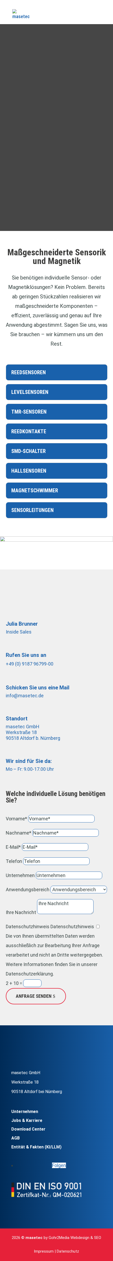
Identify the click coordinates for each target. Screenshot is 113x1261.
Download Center (28, 1129)
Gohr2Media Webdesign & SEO (75, 1237)
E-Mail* (13, 847)
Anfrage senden (34, 996)
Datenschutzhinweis (27, 926)
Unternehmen (20, 875)
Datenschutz (68, 1251)
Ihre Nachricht (21, 912)
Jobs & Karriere (26, 1120)
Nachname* (18, 833)
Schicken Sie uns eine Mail (37, 687)
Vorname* (16, 818)
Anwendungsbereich (27, 889)
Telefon (14, 861)
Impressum (44, 1251)
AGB (15, 1138)
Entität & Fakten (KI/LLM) (36, 1146)
